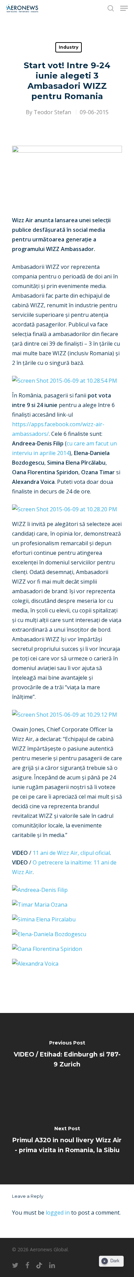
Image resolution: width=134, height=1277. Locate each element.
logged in (58, 1212)
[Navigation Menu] (124, 8)
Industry (68, 47)
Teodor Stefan (52, 112)
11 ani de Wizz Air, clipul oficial (70, 853)
